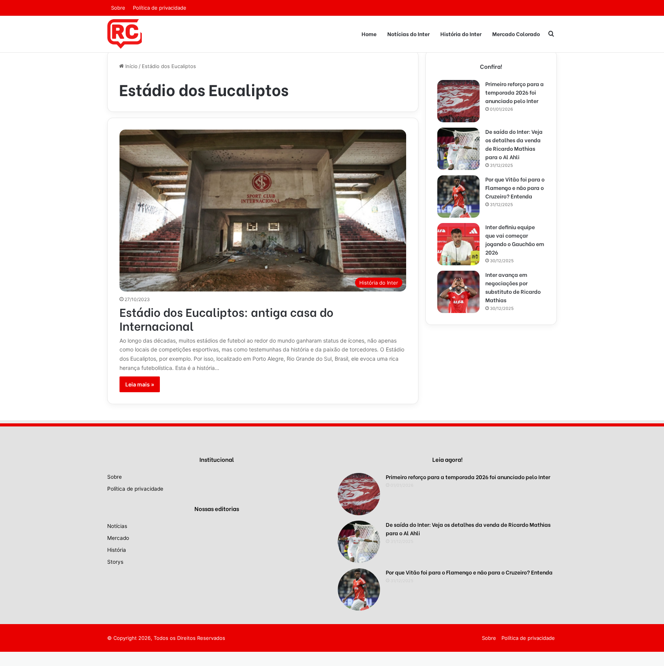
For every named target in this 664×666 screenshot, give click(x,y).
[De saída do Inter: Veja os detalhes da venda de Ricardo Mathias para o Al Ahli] (458, 149)
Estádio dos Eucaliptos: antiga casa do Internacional (227, 318)
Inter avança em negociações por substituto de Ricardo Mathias (513, 287)
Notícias (117, 526)
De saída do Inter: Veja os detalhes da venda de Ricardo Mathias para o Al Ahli (514, 144)
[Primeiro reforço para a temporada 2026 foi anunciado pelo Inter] (458, 101)
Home (369, 34)
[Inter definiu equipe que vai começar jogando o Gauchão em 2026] (458, 244)
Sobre (118, 8)
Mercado (118, 538)
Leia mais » (139, 384)
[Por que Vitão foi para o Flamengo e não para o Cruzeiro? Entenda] (458, 196)
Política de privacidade (159, 8)
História (116, 550)
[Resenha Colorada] (124, 34)
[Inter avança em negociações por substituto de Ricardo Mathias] (458, 292)
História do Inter (460, 34)
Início (131, 66)
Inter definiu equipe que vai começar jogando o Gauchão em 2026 (514, 239)
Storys (115, 562)
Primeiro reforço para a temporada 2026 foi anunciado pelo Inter (514, 92)
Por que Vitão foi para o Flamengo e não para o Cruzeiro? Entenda (514, 187)
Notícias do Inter (408, 34)
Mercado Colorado (516, 34)
